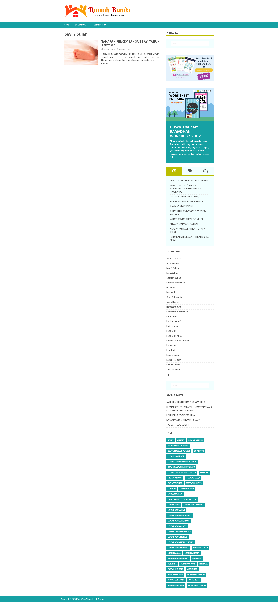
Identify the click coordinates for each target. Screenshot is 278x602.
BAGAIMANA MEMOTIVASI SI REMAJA (186, 201)
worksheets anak (176, 585)
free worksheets (194, 483)
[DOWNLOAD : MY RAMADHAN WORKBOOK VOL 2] (190, 104)
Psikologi (170, 350)
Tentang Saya (99, 25)
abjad (170, 440)
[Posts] (174, 171)
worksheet (192, 569)
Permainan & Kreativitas (177, 340)
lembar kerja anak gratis (179, 515)
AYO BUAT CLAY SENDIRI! (181, 206)
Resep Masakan (173, 360)
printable (203, 564)
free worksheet (175, 483)
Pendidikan (171, 331)
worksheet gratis (176, 580)
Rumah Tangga (173, 365)
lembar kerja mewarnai (178, 548)
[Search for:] (190, 43)
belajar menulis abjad (178, 446)
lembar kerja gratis (177, 526)
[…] (111, 63)
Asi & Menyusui (173, 263)
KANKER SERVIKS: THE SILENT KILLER (186, 219)
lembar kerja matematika (179, 532)
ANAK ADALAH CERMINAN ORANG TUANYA (189, 180)
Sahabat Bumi (173, 369)
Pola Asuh (171, 345)
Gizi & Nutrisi (172, 302)
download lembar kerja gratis (182, 462)
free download (175, 478)
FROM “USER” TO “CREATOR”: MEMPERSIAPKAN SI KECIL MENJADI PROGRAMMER (185, 188)
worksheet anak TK (196, 575)
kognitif (172, 489)
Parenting (172, 564)
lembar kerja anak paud (179, 521)
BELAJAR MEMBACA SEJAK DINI (184, 224)
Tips (168, 374)
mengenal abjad (200, 548)
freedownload (193, 478)
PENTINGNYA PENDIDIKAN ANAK (184, 197)
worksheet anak (175, 575)
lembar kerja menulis (177, 537)
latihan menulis (175, 494)
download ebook (176, 456)
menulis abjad (174, 553)
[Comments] (206, 171)
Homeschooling (173, 307)
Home (66, 25)
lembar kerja (174, 505)
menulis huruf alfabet (178, 558)
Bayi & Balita (172, 268)
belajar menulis (195, 440)
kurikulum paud (187, 489)
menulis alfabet (192, 553)
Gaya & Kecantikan (175, 297)
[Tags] (190, 171)
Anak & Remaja (173, 258)
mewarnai (196, 558)
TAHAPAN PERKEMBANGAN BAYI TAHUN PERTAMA (130, 43)
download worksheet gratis (181, 467)
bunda (122, 49)
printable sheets (175, 569)
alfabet (180, 440)
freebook (204, 473)
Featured (170, 292)
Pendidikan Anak (174, 336)
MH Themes (99, 599)
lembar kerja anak (176, 510)
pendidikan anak (188, 564)
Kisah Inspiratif (173, 321)
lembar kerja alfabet (193, 505)
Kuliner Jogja (172, 326)
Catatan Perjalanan (175, 282)
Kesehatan (171, 316)
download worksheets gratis (182, 473)
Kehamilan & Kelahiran (177, 312)
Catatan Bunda (173, 278)
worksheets (194, 580)
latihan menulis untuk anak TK (182, 499)
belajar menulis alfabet (179, 451)
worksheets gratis (197, 585)
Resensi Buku (172, 355)
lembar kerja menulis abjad (180, 542)
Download (80, 25)
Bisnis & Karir (172, 273)
